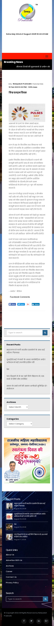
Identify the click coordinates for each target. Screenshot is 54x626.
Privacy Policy (12, 582)
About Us (10, 554)
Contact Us (11, 577)
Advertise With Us (14, 560)
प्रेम (8, 369)
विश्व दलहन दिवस (18, 92)
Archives (10, 566)
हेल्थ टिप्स (12, 315)
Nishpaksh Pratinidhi (25, 315)
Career (9, 571)
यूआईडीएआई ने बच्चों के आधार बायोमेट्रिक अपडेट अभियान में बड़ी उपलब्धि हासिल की (30, 515)
